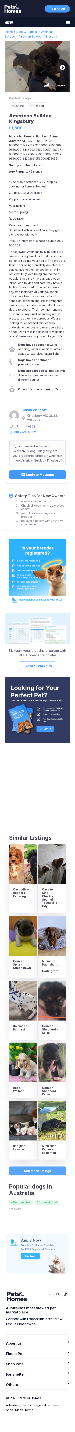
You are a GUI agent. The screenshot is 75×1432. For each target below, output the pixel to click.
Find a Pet (15, 1354)
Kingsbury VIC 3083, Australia (42, 417)
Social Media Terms (19, 1410)
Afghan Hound (47, 1202)
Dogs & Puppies (27, 31)
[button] (37, 1344)
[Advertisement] (37, 785)
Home (9, 31)
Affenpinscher (21, 1202)
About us (14, 1343)
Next (61, 67)
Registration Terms (47, 1405)
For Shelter (15, 1374)
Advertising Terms (18, 1405)
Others (12, 1385)
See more (15, 1209)
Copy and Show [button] (25, 432)
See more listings (37, 1171)
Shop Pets (15, 1364)
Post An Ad (57, 8)
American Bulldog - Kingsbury (38, 36)
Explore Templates (37, 666)
